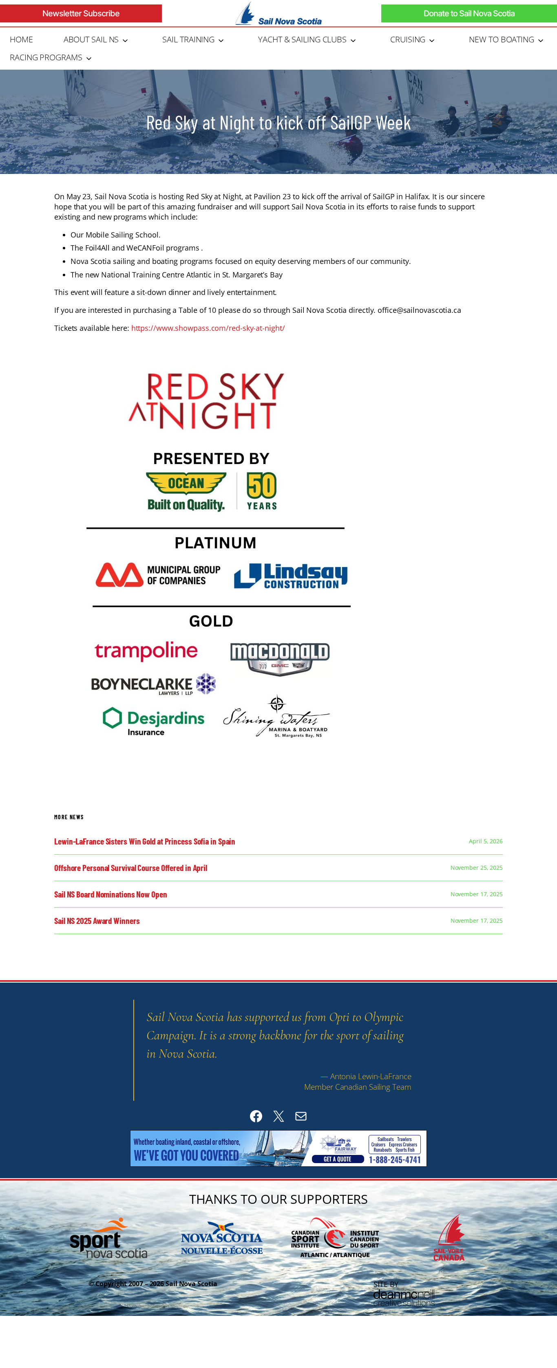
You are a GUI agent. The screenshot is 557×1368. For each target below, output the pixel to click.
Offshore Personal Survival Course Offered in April (130, 868)
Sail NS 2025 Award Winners (96, 921)
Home (21, 39)
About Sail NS (91, 39)
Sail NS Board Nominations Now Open (110, 894)
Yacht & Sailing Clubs (302, 39)
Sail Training (188, 39)
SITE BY (386, 1284)
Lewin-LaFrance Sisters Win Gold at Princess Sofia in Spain (144, 841)
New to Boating (501, 39)
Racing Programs (46, 57)
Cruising (407, 39)
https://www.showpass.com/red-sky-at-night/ (208, 328)
